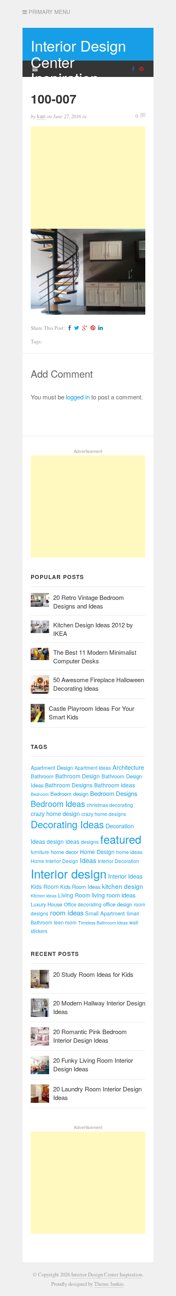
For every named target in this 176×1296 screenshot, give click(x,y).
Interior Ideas (125, 876)
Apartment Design (52, 767)
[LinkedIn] (99, 328)
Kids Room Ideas (80, 886)
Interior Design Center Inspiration (106, 1274)
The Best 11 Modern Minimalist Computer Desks (94, 656)
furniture (40, 851)
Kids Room (45, 886)
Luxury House (46, 904)
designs (90, 841)
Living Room (74, 895)
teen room (65, 922)
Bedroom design (69, 794)
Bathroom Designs (69, 785)
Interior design (68, 873)
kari (41, 116)
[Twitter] (75, 328)
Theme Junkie (109, 1283)
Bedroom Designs (113, 793)
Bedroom (40, 794)
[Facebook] (68, 328)
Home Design (97, 851)
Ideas (88, 860)
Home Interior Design (54, 860)
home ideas (129, 851)
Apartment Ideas (92, 767)
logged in (78, 396)
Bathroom (42, 776)
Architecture (128, 767)
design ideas (63, 841)
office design (117, 904)
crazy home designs (103, 813)
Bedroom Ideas (58, 803)
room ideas (66, 912)
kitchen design (122, 885)
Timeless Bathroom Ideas (103, 923)
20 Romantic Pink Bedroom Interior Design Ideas (90, 1035)
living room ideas (113, 895)
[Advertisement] (88, 177)
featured (120, 839)
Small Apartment (105, 913)
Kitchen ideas (43, 896)
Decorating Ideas (67, 824)
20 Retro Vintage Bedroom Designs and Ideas (88, 601)
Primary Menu (48, 12)
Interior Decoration (118, 860)
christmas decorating (110, 804)
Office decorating (83, 904)
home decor (64, 852)
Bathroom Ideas (114, 785)
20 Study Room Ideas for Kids (93, 974)
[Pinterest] (91, 328)
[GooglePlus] (83, 328)
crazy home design (55, 813)
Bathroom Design (77, 776)
